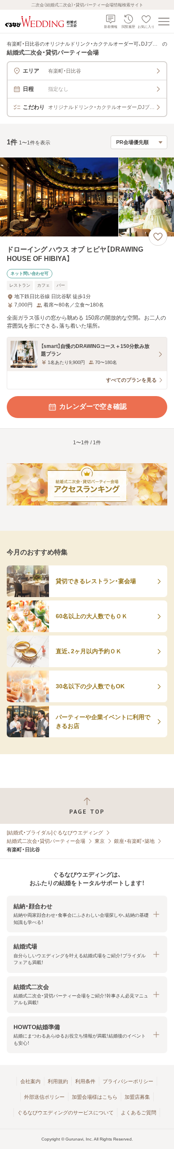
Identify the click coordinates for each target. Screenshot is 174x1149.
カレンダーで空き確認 (93, 406)
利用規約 (58, 1081)
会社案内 (30, 1081)
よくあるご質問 (138, 1113)
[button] (87, 914)
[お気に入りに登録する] (158, 236)
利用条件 (85, 1081)
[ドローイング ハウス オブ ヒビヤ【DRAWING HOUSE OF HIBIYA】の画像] (87, 197)
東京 (100, 841)
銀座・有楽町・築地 (134, 841)
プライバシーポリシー (128, 1081)
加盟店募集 (137, 1097)
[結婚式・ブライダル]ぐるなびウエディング (55, 833)
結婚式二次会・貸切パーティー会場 (46, 841)
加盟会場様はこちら (94, 1097)
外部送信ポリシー (44, 1097)
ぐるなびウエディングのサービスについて (65, 1113)
